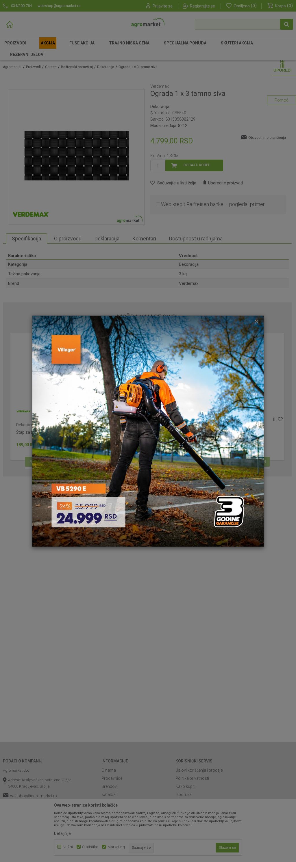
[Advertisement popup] (148, 430)
